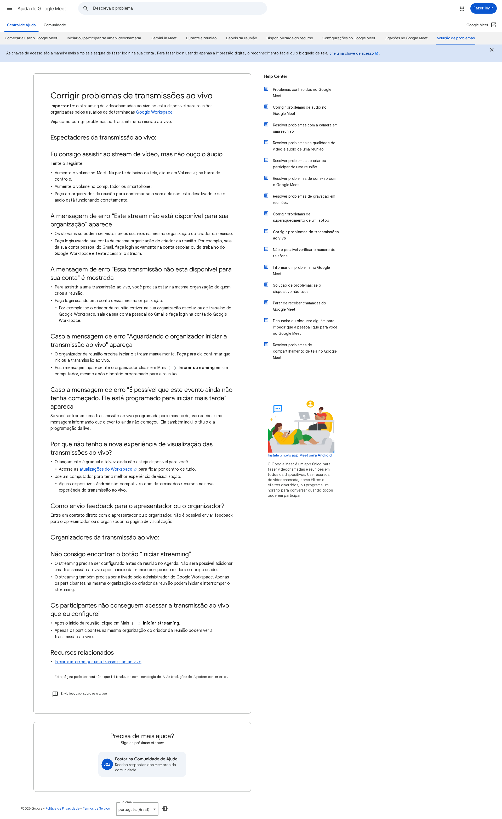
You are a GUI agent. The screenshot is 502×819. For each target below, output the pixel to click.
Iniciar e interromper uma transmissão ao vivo (98, 662)
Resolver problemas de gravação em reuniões (304, 199)
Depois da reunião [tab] (241, 38)
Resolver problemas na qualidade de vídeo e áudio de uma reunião (304, 146)
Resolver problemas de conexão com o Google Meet (304, 181)
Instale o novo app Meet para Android (300, 455)
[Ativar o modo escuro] (164, 808)
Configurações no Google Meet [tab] (348, 38)
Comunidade (55, 25)
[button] (9, 8)
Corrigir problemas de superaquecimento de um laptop (301, 217)
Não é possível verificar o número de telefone (304, 252)
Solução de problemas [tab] (456, 38)
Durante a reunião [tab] (201, 38)
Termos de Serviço (96, 808)
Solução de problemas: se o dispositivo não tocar (297, 288)
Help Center (275, 76)
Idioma (127, 802)
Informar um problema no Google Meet (301, 270)
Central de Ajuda (21, 25)
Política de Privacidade (62, 808)
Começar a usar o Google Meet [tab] (31, 38)
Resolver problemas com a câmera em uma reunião (305, 128)
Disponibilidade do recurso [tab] (289, 38)
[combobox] (180, 8)
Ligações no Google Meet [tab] (406, 38)
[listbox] (137, 809)
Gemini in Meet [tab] (163, 38)
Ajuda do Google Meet (42, 9)
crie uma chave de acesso (351, 53)
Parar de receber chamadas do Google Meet (299, 306)
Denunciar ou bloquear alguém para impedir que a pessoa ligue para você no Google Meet (305, 327)
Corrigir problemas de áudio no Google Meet (300, 110)
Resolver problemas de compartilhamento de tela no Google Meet (305, 351)
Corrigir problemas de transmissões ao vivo (306, 235)
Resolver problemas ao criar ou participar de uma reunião (299, 163)
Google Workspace (154, 112)
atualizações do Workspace (105, 469)
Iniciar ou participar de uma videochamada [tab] (104, 38)
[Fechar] (492, 50)
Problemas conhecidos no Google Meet (302, 92)
